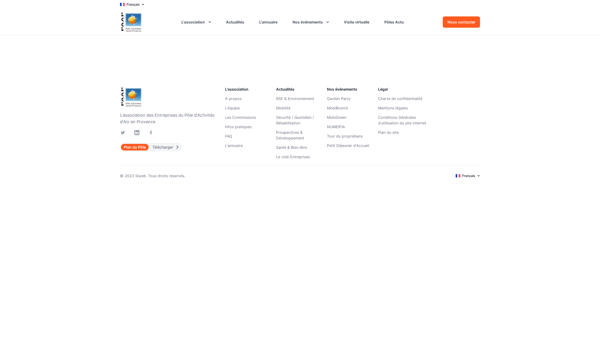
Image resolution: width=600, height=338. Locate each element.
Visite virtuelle (356, 22)
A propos (233, 98)
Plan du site (388, 132)
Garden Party (339, 98)
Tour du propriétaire (345, 136)
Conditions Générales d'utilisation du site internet (402, 120)
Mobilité (283, 108)
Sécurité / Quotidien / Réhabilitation (295, 120)
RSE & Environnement (295, 98)
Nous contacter (461, 22)
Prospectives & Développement (290, 135)
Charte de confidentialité (400, 98)
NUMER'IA (336, 126)
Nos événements (307, 22)
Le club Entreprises (293, 156)
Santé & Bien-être (291, 147)
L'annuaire (268, 22)
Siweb (140, 175)
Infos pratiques (238, 126)
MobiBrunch (337, 108)
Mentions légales (393, 108)
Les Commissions (240, 117)
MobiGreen (336, 117)
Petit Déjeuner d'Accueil (348, 145)
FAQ (228, 136)
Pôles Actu (394, 22)
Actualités (235, 22)
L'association (193, 22)
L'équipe (232, 108)
